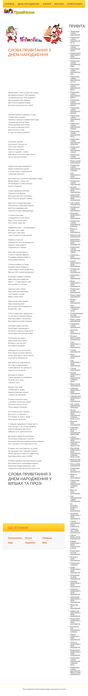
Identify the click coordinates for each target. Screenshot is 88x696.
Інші (7, 9)
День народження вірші (75, 356)
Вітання (28, 538)
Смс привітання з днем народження (75, 175)
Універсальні (74, 4)
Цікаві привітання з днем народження (75, 569)
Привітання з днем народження (75, 33)
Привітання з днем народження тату (75, 71)
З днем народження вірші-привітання (75, 523)
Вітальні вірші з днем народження (75, 337)
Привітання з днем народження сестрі (75, 79)
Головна (9, 4)
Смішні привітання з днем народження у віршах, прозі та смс (75, 441)
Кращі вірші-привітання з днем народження (75, 652)
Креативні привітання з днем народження (75, 215)
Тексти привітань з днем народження (75, 636)
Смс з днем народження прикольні (75, 405)
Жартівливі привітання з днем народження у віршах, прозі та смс (75, 452)
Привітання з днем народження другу (75, 133)
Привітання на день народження (75, 552)
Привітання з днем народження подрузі (75, 126)
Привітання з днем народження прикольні (75, 141)
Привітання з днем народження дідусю (75, 102)
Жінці (44, 543)
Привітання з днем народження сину (75, 118)
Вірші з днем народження (75, 161)
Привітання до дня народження (75, 290)
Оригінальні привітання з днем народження (75, 197)
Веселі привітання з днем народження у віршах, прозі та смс (75, 414)
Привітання (30, 543)
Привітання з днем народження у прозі (75, 149)
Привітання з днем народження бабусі (75, 94)
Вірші (10, 543)
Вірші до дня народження (75, 235)
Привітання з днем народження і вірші (75, 249)
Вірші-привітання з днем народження (75, 283)
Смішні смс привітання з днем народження (75, 613)
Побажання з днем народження (75, 182)
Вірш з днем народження (75, 385)
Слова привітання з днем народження (75, 263)
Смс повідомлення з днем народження (76, 498)
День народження (28, 4)
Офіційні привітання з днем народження (75, 583)
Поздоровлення (15, 538)
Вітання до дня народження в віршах (75, 629)
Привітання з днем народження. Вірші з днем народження (75, 670)
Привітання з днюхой (75, 564)
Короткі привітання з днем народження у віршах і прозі (75, 377)
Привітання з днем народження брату (75, 86)
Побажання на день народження (75, 270)
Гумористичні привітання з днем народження (75, 398)
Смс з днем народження (75, 203)
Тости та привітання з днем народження (75, 644)
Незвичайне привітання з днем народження (75, 621)
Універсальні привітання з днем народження (75, 55)
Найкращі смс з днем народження (75, 530)
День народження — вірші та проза (75, 308)
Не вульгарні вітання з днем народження (75, 507)
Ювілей (47, 4)
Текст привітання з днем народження (75, 344)
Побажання (47, 538)
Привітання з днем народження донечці (75, 110)
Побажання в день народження (75, 325)
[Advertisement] (34, 75)
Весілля (59, 4)
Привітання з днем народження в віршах (75, 167)
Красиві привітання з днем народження (75, 189)
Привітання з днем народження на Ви (75, 47)
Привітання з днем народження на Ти (75, 40)
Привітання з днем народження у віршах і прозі (75, 483)
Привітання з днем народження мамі (75, 63)
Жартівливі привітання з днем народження (75, 599)
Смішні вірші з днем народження (75, 536)
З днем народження (75, 351)
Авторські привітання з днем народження (75, 515)
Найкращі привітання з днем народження (75, 390)
